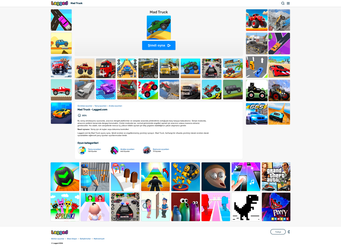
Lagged (60, 3)
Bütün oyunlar (57, 239)
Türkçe (278, 232)
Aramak (283, 3)
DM (289, 231)
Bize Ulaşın (72, 239)
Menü (288, 3)
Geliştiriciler (85, 239)
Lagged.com (60, 232)
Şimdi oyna (156, 45)
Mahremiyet (99, 239)
